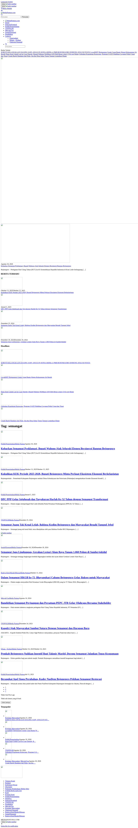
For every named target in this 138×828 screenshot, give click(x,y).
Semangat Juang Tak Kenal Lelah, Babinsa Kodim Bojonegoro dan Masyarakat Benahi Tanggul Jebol (35, 325)
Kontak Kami (9, 795)
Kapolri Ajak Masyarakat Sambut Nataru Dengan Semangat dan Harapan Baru (45, 628)
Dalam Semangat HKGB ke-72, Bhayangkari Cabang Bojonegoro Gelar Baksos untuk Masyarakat (55, 577)
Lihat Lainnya (6, 702)
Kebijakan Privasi (11, 785)
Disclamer (8, 787)
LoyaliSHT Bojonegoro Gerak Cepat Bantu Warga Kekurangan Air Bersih (26, 377)
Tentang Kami (10, 781)
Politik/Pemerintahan (8, 444)
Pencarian (25, 17)
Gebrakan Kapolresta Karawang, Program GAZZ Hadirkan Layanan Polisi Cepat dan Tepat (32, 406)
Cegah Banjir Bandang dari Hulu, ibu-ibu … (20, 763)
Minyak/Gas (5, 598)
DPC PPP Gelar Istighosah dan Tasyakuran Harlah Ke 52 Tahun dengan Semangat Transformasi (34, 309)
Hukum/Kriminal (11, 800)
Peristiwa (8, 798)
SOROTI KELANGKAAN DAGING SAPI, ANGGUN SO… (27, 720)
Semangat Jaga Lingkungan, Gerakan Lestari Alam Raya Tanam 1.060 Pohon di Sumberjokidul (33, 342)
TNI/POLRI (5, 520)
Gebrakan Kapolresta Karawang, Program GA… (22, 752)
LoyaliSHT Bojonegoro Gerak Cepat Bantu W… (22, 731)
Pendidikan (9, 804)
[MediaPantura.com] (8, 13)
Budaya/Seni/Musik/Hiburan (10, 573)
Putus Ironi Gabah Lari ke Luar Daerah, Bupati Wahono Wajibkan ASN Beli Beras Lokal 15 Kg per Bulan (42, 54)
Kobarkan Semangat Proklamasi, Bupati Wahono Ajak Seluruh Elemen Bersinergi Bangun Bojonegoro (36, 266)
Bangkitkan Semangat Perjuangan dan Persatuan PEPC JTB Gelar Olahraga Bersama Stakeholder (56, 602)
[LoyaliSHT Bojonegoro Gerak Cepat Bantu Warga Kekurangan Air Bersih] (11, 375)
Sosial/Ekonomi (6, 547)
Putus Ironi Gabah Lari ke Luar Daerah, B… (20, 741)
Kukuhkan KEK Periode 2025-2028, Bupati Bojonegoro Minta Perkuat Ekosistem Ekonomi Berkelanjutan (37, 292)
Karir (7, 793)
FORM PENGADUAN (13, 791)
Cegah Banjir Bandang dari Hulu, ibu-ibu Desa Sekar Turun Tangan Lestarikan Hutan (37, 56)
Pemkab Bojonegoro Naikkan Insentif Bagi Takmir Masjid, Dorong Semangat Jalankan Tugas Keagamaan (59, 653)
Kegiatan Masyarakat (12, 718)
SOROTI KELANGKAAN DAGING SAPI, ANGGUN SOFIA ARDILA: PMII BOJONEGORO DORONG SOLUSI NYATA (45, 52)
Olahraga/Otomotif (11, 810)
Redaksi (8, 783)
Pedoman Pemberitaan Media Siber (17, 789)
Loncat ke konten (7, 2)
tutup (3, 4)
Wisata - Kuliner (6, 649)
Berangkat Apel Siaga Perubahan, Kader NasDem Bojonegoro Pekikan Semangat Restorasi (51, 679)
